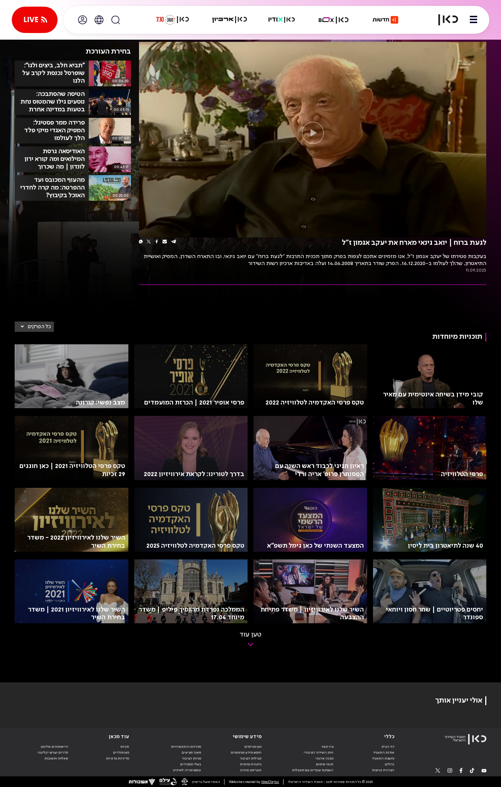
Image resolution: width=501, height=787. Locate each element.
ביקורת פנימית (251, 764)
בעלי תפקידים (190, 764)
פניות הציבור (191, 758)
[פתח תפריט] (473, 20)
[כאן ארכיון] (229, 20)
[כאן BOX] (334, 20)
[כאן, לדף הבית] (444, 19)
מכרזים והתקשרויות (186, 746)
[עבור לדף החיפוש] (115, 19)
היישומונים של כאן (54, 746)
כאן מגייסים (253, 746)
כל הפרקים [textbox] (39, 326)
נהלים (389, 764)
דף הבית (387, 746)
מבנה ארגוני (324, 758)
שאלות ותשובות (56, 758)
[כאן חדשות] (385, 20)
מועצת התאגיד (383, 758)
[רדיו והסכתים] (282, 20)
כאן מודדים (121, 752)
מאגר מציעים (191, 752)
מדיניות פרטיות (117, 758)
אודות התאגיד (383, 752)
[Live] (35, 20)
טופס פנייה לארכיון (187, 770)
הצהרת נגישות (383, 770)
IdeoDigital (270, 782)
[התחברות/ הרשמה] (82, 19)
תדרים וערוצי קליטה (52, 752)
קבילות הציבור (251, 758)
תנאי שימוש (324, 764)
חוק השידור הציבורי (318, 752)
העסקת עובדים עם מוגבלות (312, 770)
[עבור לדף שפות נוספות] (99, 19)
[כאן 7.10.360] (172, 20)
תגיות (124, 746)
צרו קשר (327, 746)
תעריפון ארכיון (251, 770)
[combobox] (34, 327)
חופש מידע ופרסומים (246, 752)
